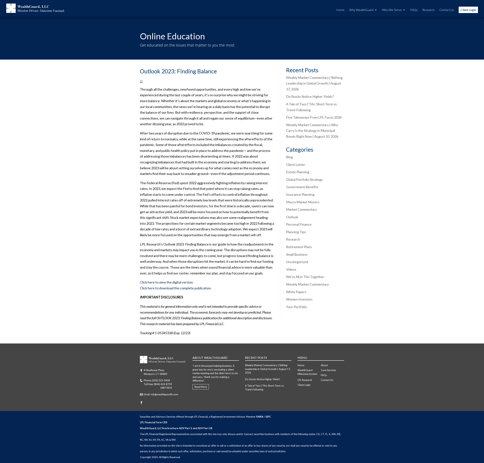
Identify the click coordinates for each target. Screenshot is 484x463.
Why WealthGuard (361, 10)
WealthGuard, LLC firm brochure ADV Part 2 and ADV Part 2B (176, 428)
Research (428, 10)
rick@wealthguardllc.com (164, 394)
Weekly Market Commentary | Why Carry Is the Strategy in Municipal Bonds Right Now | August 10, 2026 (312, 130)
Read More (201, 386)
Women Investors (299, 299)
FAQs (414, 10)
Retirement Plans (299, 247)
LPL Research (305, 379)
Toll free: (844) (152, 387)
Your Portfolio (296, 307)
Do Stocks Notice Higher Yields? (310, 96)
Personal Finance (299, 224)
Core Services (328, 370)
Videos (291, 269)
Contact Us (446, 10)
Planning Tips (296, 232)
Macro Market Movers (303, 202)
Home (340, 10)
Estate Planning (297, 172)
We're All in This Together (305, 277)
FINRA (259, 416)
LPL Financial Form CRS (153, 422)
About (324, 365)
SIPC (268, 416)
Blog (289, 157)
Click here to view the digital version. (167, 282)
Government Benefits (302, 187)
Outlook (292, 217)
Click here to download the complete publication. (176, 288)
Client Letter (295, 164)
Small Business (296, 254)
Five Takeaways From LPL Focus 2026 (314, 117)
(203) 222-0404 (161, 380)
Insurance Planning (300, 194)
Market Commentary (301, 209)
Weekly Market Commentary (307, 284)
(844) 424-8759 (163, 384)
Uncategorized (297, 262)
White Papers (296, 292)
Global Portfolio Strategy (304, 179)
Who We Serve (392, 10)
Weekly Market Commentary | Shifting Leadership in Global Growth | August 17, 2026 (314, 83)
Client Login (468, 10)
